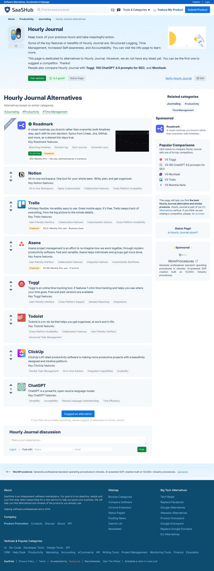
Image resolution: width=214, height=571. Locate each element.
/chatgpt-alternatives (20, 381)
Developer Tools (34, 547)
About (61, 523)
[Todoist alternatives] (22, 318)
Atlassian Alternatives (173, 512)
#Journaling (11, 111)
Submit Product (197, 9)
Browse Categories (120, 496)
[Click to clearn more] (107, 472)
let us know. (198, 213)
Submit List (115, 523)
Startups (45, 2)
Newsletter (115, 529)
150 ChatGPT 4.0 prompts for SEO (120, 68)
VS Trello (170, 179)
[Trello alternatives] (22, 204)
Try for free (35, 153)
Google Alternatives (172, 507)
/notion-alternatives (19, 169)
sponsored (183, 472)
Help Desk (19, 552)
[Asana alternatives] (22, 244)
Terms (42, 561)
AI (5, 547)
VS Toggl (170, 159)
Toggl (90, 68)
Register (196, 2)
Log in (13, 449)
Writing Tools (110, 552)
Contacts (36, 523)
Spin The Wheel (111, 561)
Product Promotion (16, 523)
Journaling (174, 103)
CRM (7, 552)
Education (192, 552)
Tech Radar (167, 496)
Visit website (37, 78)
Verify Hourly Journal (178, 78)
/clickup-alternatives (19, 347)
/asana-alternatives (19, 238)
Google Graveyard (172, 523)
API (70, 523)
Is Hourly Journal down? (183, 232)
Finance (178, 552)
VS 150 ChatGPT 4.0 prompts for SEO (182, 167)
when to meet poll (147, 561)
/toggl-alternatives (18, 278)
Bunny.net (74, 561)
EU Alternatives (170, 534)
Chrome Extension (119, 507)
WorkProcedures (181, 261)
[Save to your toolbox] (16, 45)
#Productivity (31, 111)
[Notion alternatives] (22, 175)
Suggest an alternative (78, 414)
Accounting (68, 552)
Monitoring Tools (160, 552)
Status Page (76, 78)
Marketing (52, 552)
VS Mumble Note (175, 185)
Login (207, 2)
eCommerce (85, 552)
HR (98, 552)
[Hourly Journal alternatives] (16, 34)
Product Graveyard (172, 518)
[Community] (119, 9)
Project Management (134, 552)
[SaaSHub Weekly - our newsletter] (113, 9)
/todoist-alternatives (19, 312)
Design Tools (55, 547)
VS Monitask (172, 174)
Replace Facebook (172, 502)
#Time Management (55, 111)
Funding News (117, 518)
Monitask (159, 68)
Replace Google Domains (176, 529)
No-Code (15, 547)
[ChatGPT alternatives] (22, 387)
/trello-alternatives (18, 199)
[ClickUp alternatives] (22, 353)
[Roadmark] (22, 125)
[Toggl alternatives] (22, 284)
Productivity (192, 103)
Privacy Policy (26, 561)
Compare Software (120, 502)
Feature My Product (170, 9)
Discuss (50, 523)
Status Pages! (116, 512)
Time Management (183, 110)
